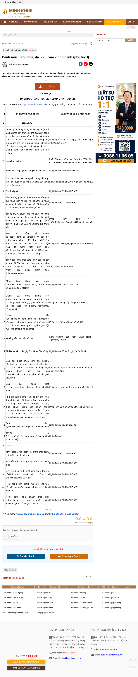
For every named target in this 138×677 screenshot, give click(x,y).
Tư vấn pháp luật (114, 22)
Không (14, 536)
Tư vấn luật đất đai (10, 603)
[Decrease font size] (86, 43)
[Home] (4, 22)
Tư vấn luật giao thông (112, 603)
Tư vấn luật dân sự (77, 598)
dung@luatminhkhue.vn (111, 655)
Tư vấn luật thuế (110, 593)
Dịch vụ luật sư (94, 22)
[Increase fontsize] (91, 43)
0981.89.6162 (111, 649)
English (132, 27)
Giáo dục (37, 587)
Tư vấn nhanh (26, 556)
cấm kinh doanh (10, 570)
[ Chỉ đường (76, 647)
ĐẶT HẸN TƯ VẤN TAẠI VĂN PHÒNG (26, 668)
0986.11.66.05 (69, 653)
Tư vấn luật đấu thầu (45, 608)
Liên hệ (128, 587)
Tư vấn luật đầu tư (44, 593)
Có (5, 536)
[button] (91, 64)
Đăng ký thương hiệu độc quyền (15, 613)
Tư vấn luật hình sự (44, 598)
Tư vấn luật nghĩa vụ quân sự (81, 608)
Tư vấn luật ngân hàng (112, 608)
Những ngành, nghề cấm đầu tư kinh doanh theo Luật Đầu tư (47, 514)
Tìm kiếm (130, 40)
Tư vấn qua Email (70, 556)
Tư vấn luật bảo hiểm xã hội (81, 603)
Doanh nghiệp (50, 22)
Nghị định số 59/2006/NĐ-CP (37, 104)
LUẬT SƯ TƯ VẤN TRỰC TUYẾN (26, 662)
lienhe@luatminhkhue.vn (70, 658)
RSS (20, 2)
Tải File (51, 86)
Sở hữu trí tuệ (31, 22)
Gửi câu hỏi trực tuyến (58, 587)
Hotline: (10, 2)
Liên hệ (131, 22)
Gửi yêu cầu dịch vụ (85, 587)
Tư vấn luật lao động (78, 593)
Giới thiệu (14, 22)
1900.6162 (32, 656)
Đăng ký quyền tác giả (45, 613)
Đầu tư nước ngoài (72, 22)
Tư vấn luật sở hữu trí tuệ (13, 598)
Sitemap (115, 587)
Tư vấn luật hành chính (12, 608)
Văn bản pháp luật (17, 587)
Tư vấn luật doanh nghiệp (13, 593)
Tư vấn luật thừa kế (111, 598)
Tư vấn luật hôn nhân (45, 603)
